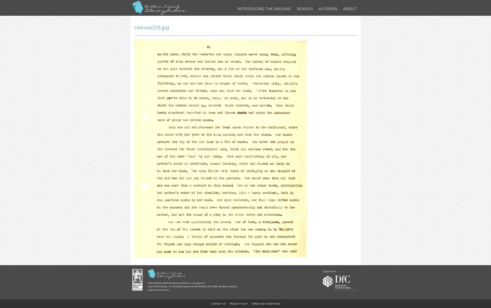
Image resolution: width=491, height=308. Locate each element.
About (350, 8)
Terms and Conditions (265, 303)
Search (305, 8)
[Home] (159, 8)
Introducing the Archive (264, 8)
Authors (327, 8)
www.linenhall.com (158, 289)
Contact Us (218, 303)
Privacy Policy (238, 303)
